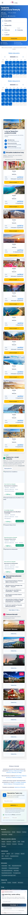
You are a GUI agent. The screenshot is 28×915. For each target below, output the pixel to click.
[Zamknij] (25, 892)
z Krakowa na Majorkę (16, 777)
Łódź (19, 841)
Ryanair (3, 853)
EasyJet (22, 853)
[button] (14, 581)
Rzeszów (9, 844)
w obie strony (4, 16)
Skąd (5, 18)
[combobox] (15, 21)
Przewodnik (4, 865)
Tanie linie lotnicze (14, 856)
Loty (4, 12)
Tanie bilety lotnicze (6, 832)
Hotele (13, 832)
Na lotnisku (16, 870)
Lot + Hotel (13, 12)
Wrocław (4, 846)
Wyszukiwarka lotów (16, 865)
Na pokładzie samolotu (7, 873)
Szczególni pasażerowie (7, 870)
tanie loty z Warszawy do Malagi (13, 772)
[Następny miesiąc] (23, 56)
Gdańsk (3, 841)
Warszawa (20, 844)
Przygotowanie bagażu (14, 868)
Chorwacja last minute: (18, 784)
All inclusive (20, 882)
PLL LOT (7, 856)
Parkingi (10, 834)
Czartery (24, 832)
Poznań (3, 844)
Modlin (22, 841)
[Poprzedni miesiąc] (5, 56)
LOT (12, 853)
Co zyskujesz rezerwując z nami (8, 875)
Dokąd (5, 23)
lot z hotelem (17, 782)
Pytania (9, 882)
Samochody (4, 834)
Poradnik (14, 882)
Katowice (9, 841)
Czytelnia (4, 882)
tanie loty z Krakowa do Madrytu (16, 770)
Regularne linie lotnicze (7, 858)
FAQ (9, 865)
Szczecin (14, 844)
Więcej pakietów (8, 468)
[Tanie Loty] (14, 2)
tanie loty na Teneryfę (20, 787)
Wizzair (8, 853)
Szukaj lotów (14, 38)
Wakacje (19, 832)
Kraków (14, 841)
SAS (2, 856)
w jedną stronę (12, 16)
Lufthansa (17, 853)
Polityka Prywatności (21, 910)
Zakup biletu (4, 868)
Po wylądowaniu (16, 873)
